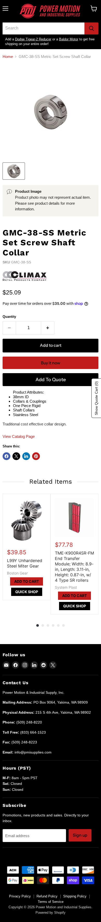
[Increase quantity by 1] (47, 328)
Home (8, 56)
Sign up (80, 835)
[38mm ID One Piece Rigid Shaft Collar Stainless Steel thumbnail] (14, 171)
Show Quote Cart (96, 398)
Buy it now (50, 362)
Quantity (9, 317)
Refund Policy (47, 896)
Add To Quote (50, 379)
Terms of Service (50, 902)
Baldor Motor (68, 39)
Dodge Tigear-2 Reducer (33, 39)
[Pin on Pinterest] (36, 456)
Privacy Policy (20, 896)
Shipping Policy (74, 896)
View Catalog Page (19, 436)
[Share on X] (16, 456)
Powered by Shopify (50, 912)
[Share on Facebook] (6, 456)
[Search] (91, 28)
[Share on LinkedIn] (26, 456)
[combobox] (43, 28)
